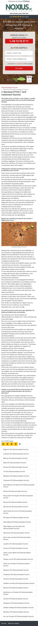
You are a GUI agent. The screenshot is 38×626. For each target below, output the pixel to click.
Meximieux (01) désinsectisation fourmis (16, 533)
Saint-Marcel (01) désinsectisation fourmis (17, 522)
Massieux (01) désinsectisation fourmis (16, 570)
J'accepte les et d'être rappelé (19, 63)
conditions (19, 63)
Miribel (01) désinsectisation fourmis (15, 491)
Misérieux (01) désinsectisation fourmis (16, 612)
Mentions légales (13, 623)
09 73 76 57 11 (20, 41)
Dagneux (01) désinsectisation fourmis (15, 449)
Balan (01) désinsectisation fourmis (14, 463)
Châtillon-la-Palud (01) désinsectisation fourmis (18, 583)
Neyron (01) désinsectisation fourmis (15, 502)
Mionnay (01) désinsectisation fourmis (15, 507)
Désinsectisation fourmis (9, 87)
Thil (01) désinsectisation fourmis (14, 471)
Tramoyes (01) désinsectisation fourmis (16, 480)
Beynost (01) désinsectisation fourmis (15, 467)
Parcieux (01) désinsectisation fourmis (15, 579)
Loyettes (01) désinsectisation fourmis (15, 544)
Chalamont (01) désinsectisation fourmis (16, 574)
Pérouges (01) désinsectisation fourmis (16, 517)
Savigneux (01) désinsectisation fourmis (16, 603)
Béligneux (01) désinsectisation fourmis (16, 476)
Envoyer (19, 68)
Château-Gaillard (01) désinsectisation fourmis (18, 607)
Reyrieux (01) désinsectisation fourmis (15, 588)
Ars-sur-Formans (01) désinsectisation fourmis (18, 616)
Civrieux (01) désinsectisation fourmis (15, 548)
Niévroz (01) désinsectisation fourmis (15, 458)
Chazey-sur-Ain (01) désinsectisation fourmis (18, 559)
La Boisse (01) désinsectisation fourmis (16, 454)
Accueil (3, 623)
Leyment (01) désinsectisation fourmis (15, 599)
